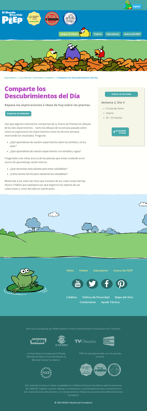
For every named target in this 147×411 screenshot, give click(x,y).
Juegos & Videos (69, 33)
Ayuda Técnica (110, 302)
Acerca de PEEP (132, 33)
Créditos (71, 297)
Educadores (113, 33)
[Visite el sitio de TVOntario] (85, 341)
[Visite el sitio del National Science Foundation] (46, 372)
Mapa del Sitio (124, 297)
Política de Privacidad (95, 297)
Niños (70, 270)
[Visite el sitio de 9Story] (62, 341)
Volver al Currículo (121, 94)
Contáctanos (88, 302)
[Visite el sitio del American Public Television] (109, 341)
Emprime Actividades (18, 113)
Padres (97, 33)
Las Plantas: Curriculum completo (37, 77)
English (136, 6)
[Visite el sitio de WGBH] (38, 341)
